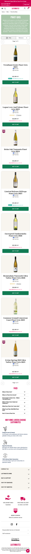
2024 (15, 150)
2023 (15, 108)
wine (7, 11)
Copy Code (26, 4)
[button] (2, 8)
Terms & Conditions (5, 5)
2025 (15, 66)
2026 (15, 235)
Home (3, 11)
